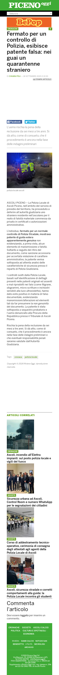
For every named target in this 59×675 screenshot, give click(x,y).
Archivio (29, 647)
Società (11, 495)
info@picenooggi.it (37, 659)
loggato (24, 615)
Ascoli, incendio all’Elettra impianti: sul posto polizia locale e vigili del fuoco (29, 458)
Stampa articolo (43, 79)
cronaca (18, 357)
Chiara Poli (15, 76)
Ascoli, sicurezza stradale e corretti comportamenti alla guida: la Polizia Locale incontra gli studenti (29, 593)
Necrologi (39, 644)
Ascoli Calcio (41, 627)
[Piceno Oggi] (30, 8)
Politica (15, 631)
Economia (28, 634)
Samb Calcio (27, 641)
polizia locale (31, 357)
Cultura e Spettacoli (34, 631)
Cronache (13, 29)
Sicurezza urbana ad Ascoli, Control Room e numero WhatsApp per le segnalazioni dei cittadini (29, 502)
